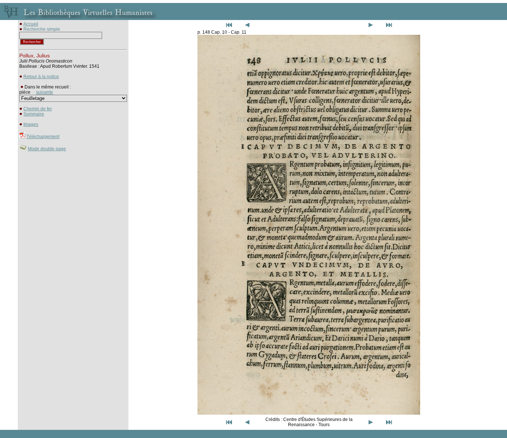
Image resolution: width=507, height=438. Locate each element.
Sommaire (33, 114)
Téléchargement (42, 136)
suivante (44, 92)
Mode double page (47, 148)
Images (30, 124)
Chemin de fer (37, 108)
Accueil (30, 24)
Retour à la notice (41, 76)
